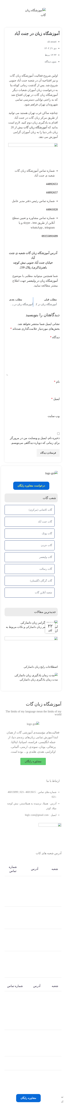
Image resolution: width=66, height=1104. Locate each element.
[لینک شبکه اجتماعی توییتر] (35, 772)
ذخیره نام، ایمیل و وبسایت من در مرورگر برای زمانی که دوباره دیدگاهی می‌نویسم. (35, 440)
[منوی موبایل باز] (61, 12)
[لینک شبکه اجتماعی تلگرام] (27, 3)
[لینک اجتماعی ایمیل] (39, 3)
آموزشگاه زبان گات (35, 127)
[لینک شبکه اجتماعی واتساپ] (31, 3)
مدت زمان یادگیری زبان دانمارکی (38, 679)
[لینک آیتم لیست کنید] (31, 553)
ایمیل (55, 398)
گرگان (55, 1042)
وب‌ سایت (54, 416)
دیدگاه (55, 337)
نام (57, 381)
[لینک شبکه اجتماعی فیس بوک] (40, 772)
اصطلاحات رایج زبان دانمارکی (40, 666)
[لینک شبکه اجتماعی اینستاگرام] (30, 772)
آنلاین (55, 1063)
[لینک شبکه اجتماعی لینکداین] (35, 3)
